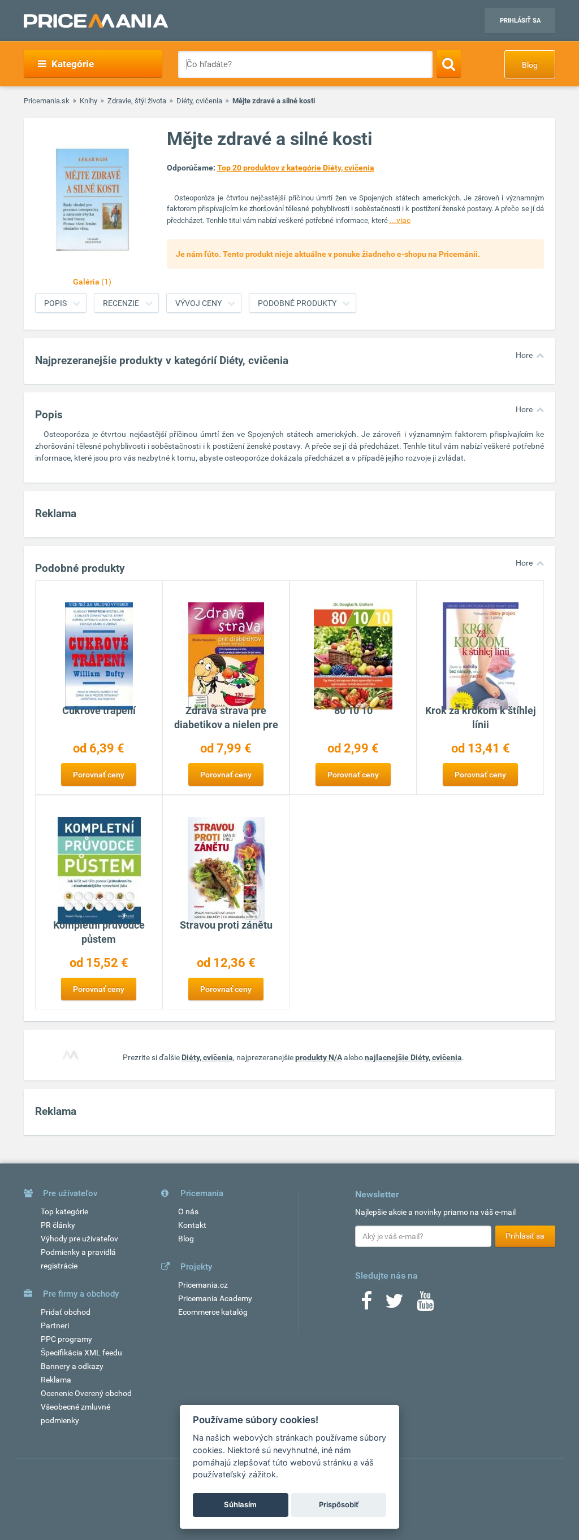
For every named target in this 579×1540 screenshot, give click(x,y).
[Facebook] (366, 1305)
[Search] (449, 63)
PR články (58, 1225)
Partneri (55, 1325)
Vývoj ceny (198, 303)
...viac (400, 220)
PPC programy (66, 1339)
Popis (55, 303)
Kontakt (192, 1225)
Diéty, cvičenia (199, 101)
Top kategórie (64, 1211)
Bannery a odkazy (72, 1366)
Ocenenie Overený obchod (86, 1393)
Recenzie (121, 303)
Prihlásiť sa (520, 20)
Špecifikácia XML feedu (81, 1352)
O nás (188, 1211)
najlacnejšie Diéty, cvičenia (413, 1057)
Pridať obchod (65, 1311)
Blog (530, 64)
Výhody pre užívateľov (79, 1238)
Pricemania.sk (47, 101)
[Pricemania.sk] (96, 21)
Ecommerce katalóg (213, 1311)
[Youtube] (425, 1305)
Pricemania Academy (215, 1298)
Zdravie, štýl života (136, 101)
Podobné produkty (297, 303)
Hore (524, 355)
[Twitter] (394, 1305)
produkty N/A (318, 1057)
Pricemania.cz (203, 1284)
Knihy (88, 101)
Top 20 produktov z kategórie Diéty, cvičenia (295, 167)
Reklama (56, 1379)
